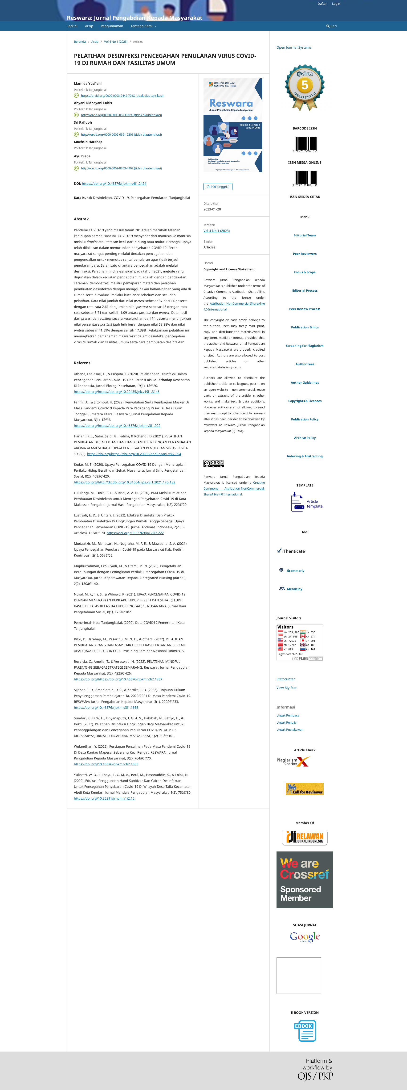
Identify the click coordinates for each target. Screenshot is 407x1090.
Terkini (72, 26)
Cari (333, 26)
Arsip (89, 26)
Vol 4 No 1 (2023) (115, 41)
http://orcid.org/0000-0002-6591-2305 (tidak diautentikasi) (121, 134)
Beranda (80, 41)
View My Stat (287, 687)
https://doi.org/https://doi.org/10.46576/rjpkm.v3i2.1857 (118, 679)
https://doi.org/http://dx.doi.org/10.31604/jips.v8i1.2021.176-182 (124, 482)
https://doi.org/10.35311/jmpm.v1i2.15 (104, 798)
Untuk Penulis (286, 722)
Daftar (322, 3)
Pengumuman (112, 26)
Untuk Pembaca (288, 715)
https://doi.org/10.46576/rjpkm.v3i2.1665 (106, 764)
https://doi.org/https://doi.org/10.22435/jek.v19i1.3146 (116, 391)
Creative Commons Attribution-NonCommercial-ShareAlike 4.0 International (234, 488)
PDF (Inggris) (219, 186)
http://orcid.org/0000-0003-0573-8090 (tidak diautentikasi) (121, 115)
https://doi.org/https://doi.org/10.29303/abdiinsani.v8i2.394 (134, 454)
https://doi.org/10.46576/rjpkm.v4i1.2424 (114, 183)
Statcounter (286, 679)
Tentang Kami (142, 26)
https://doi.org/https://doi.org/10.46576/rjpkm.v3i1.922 (117, 425)
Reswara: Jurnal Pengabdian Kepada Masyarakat (134, 17)
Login (336, 3)
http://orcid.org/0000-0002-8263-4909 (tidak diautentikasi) (121, 168)
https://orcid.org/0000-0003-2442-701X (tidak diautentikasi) (122, 95)
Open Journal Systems (294, 47)
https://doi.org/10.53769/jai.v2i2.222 (135, 533)
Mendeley (294, 589)
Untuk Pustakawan (290, 729)
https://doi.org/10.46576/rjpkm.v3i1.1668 (106, 707)
